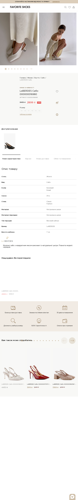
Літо (48, 196)
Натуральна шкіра (54, 209)
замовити (56, 1)
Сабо (43, 78)
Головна (23, 78)
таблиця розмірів (26, 114)
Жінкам (30, 78)
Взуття (36, 78)
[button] (6, 69)
